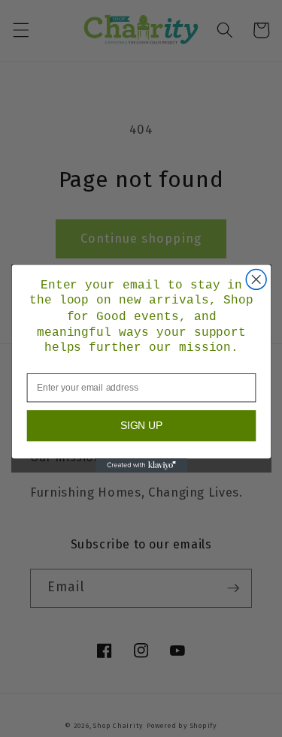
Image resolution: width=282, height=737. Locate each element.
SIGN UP (141, 425)
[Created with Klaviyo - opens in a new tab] (140, 465)
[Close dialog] (256, 279)
